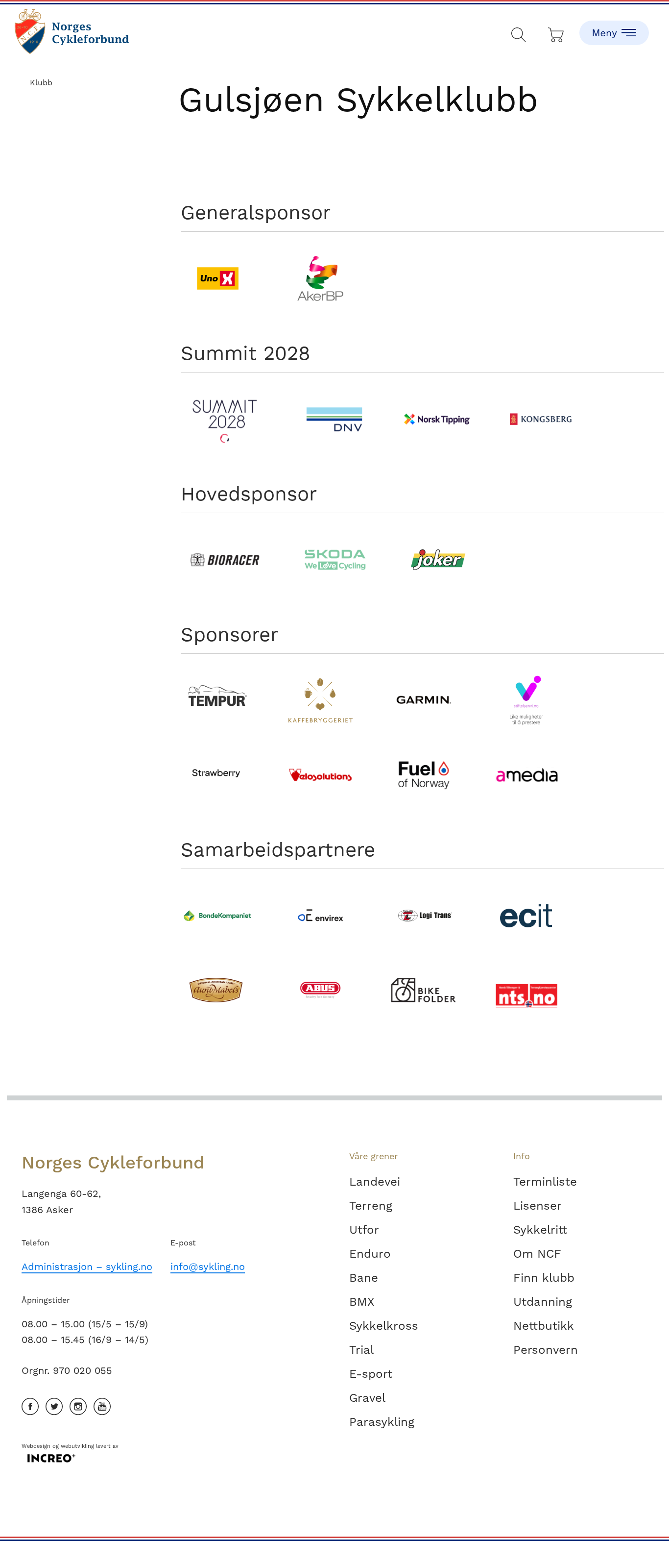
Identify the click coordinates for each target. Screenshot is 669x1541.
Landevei (374, 1182)
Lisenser (537, 1206)
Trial (361, 1350)
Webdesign (36, 1446)
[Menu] (614, 24)
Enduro (370, 1254)
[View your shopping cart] (556, 32)
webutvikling (77, 1446)
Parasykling (381, 1422)
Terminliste (545, 1182)
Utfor (364, 1230)
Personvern (545, 1350)
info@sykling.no (207, 1266)
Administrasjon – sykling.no (87, 1266)
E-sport (370, 1374)
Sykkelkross (383, 1326)
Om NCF (537, 1254)
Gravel (367, 1398)
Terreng (370, 1206)
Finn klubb (543, 1278)
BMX (361, 1302)
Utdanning (542, 1302)
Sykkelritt (540, 1230)
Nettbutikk (543, 1326)
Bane (363, 1278)
